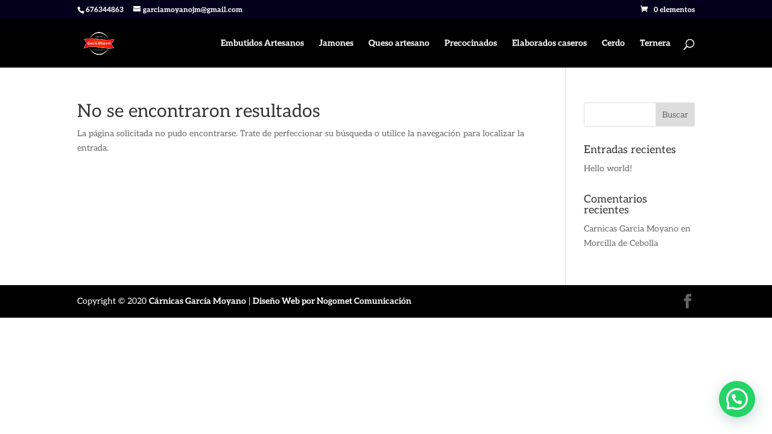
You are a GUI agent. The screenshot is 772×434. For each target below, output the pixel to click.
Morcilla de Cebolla (621, 243)
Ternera (655, 43)
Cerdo (613, 43)
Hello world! (608, 168)
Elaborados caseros (549, 43)
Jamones (336, 43)
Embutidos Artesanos (262, 43)
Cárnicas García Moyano (197, 301)
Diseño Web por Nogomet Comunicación (332, 301)
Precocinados (471, 43)
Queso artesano (399, 43)
